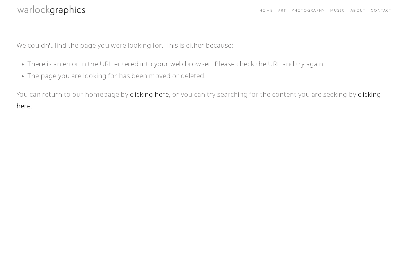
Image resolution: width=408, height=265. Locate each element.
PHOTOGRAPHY (308, 10)
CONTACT (381, 10)
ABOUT (358, 10)
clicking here (149, 95)
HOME (266, 10)
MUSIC (337, 10)
